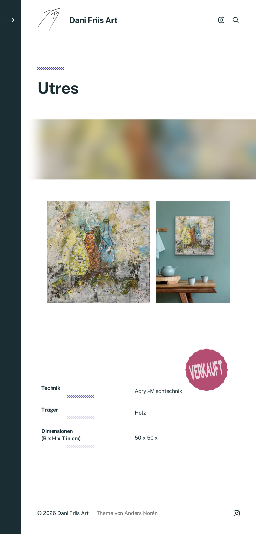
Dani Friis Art (93, 20)
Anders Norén (141, 513)
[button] (10, 267)
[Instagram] (221, 20)
